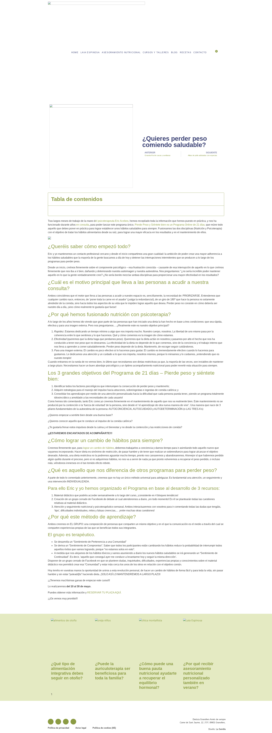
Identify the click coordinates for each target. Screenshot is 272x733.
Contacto (200, 52)
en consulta (82, 224)
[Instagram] (58, 721)
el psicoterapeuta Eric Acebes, (112, 221)
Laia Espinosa (90, 52)
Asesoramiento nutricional (121, 52)
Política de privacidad (58, 728)
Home (74, 52)
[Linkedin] (66, 721)
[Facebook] (51, 721)
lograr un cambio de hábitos (98, 448)
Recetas (185, 52)
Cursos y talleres (156, 52)
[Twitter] (73, 721)
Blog (174, 52)
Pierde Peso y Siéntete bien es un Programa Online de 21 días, (170, 224)
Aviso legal (80, 728)
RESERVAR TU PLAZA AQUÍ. (104, 592)
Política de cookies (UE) (104, 728)
